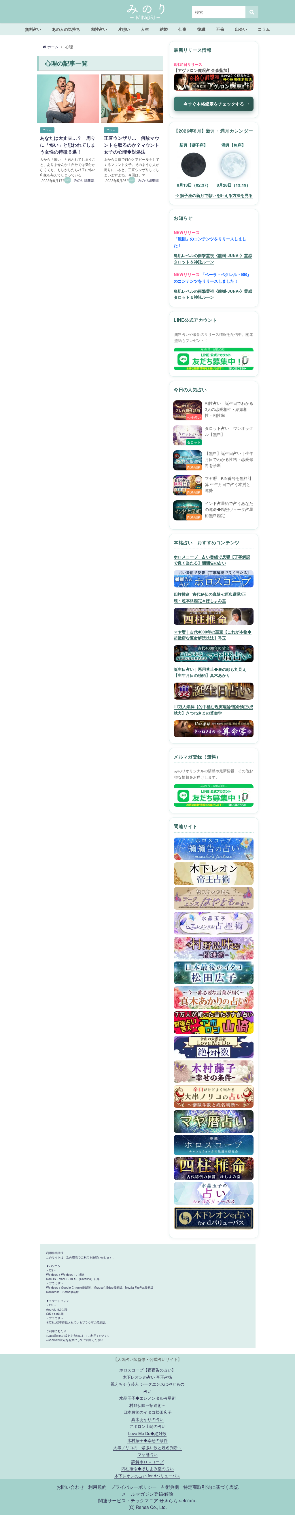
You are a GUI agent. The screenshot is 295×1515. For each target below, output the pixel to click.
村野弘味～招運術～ (147, 1405)
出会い (241, 29)
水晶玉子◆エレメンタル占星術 (147, 1398)
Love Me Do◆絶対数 (147, 1433)
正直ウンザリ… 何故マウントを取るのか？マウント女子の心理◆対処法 (131, 145)
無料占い (33, 29)
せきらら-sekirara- (178, 1500)
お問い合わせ (70, 1487)
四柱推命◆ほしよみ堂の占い (147, 1468)
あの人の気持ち (66, 29)
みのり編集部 (84, 180)
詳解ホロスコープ (147, 1461)
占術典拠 (170, 1487)
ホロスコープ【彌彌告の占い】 (147, 1370)
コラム (264, 29)
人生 (145, 29)
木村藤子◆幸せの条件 (147, 1440)
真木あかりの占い (147, 1419)
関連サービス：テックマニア (128, 1500)
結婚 (164, 29)
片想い (124, 29)
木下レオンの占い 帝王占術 (147, 1377)
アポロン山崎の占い (147, 1426)
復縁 (201, 29)
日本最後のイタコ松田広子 (147, 1412)
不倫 (220, 29)
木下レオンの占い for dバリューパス (147, 1475)
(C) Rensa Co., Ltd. (147, 1507)
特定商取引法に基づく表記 (211, 1487)
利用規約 (97, 1487)
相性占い (99, 29)
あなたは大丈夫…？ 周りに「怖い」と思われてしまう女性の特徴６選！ (67, 145)
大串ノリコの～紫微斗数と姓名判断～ (147, 1447)
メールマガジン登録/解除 (147, 1494)
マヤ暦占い (147, 1454)
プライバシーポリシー (134, 1487)
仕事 (182, 29)
